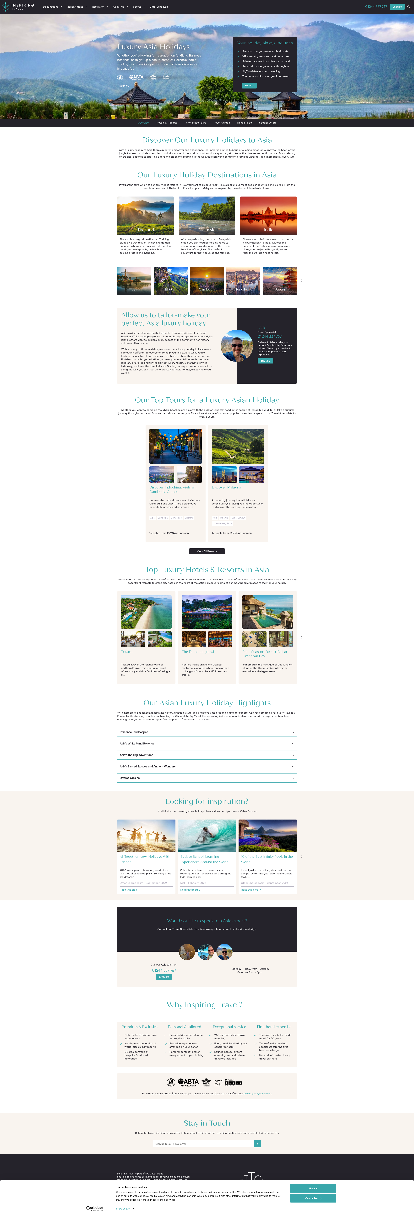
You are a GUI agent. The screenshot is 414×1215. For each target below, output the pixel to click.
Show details (123, 1208)
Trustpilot (123, 85)
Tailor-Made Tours (195, 122)
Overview (143, 122)
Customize (311, 1198)
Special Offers (267, 122)
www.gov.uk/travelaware (258, 1093)
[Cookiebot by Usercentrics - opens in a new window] (95, 1208)
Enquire (397, 6)
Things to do (244, 122)
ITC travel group (154, 1173)
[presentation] (301, 281)
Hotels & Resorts (167, 122)
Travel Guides (221, 122)
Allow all (313, 1188)
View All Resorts (207, 551)
